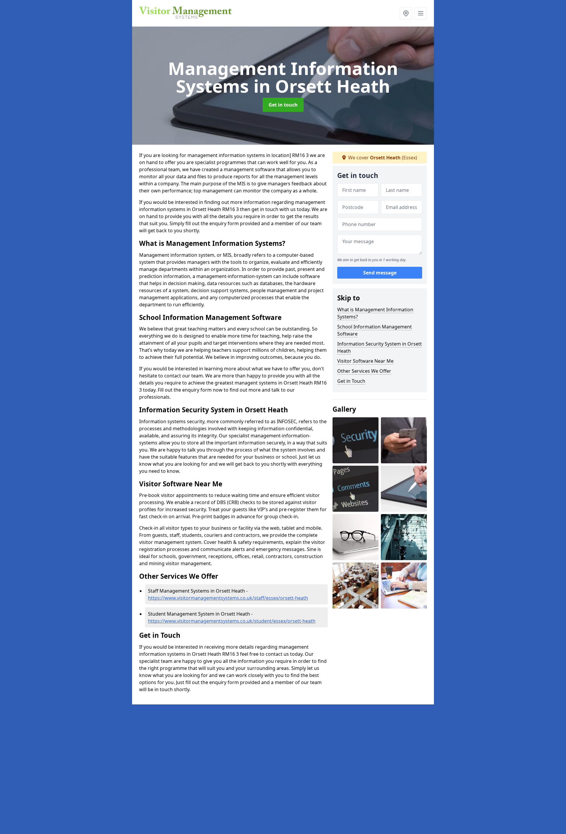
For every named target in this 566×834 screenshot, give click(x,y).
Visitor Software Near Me (365, 361)
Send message (379, 273)
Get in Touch (351, 381)
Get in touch (283, 105)
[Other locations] (406, 13)
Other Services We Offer (364, 371)
